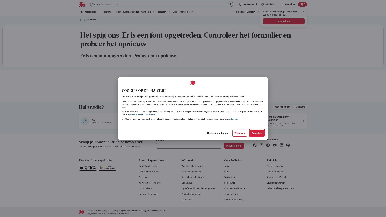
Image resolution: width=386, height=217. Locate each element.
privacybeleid (136, 114)
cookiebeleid (150, 114)
